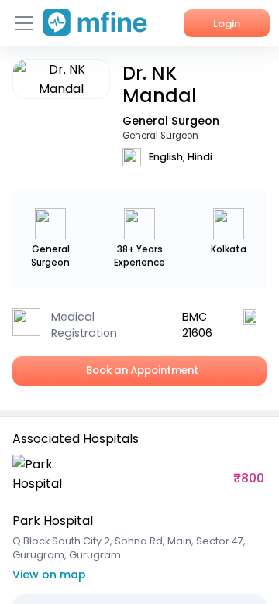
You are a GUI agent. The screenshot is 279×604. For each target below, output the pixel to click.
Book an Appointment (139, 370)
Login (226, 23)
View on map (49, 575)
